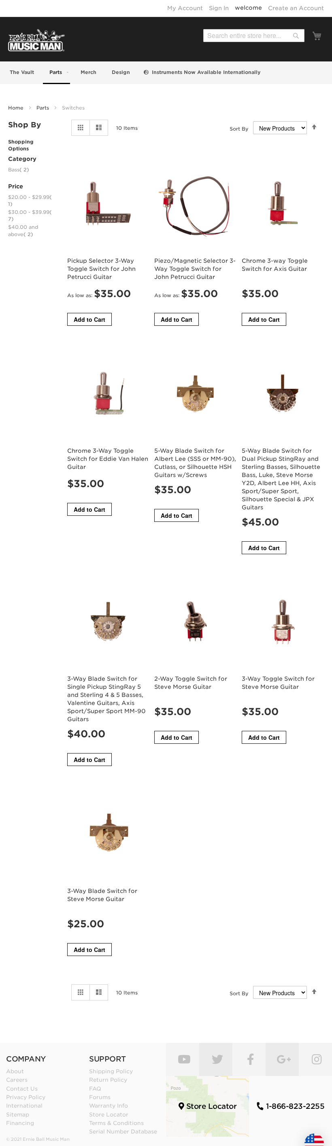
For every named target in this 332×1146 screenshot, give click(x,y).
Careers (17, 1079)
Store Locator (108, 1114)
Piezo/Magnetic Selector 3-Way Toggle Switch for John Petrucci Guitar (195, 268)
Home (16, 108)
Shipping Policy (111, 1071)
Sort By (239, 129)
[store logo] (36, 40)
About (15, 1071)
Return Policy (108, 1079)
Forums (100, 1097)
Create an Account (296, 8)
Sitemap (17, 1114)
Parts (43, 108)
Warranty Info (108, 1105)
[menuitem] (21, 72)
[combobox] (253, 35)
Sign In (219, 8)
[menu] (166, 72)
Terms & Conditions (116, 1123)
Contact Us (22, 1088)
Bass (18, 170)
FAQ (95, 1088)
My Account (185, 8)
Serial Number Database (123, 1131)
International (24, 1105)
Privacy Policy (25, 1097)
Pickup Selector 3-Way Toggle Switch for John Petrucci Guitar (101, 268)
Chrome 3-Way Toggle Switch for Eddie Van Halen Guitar (107, 458)
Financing (20, 1123)
